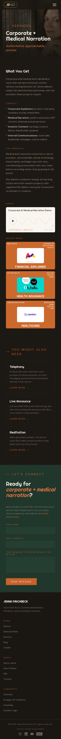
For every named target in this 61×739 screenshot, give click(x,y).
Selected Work (11, 631)
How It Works (10, 668)
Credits (7, 647)
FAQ (5, 673)
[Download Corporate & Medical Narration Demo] (53, 226)
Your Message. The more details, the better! (28, 553)
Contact (8, 679)
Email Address (14, 538)
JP (10, 5)
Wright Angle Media (34, 729)
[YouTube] (31, 733)
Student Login (10, 710)
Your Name (12, 524)
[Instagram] (20, 733)
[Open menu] (54, 5)
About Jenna (10, 663)
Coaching (8, 705)
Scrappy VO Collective (14, 699)
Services (8, 637)
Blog (6, 642)
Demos (7, 626)
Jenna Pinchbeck (16, 601)
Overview (8, 694)
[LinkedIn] (26, 733)
